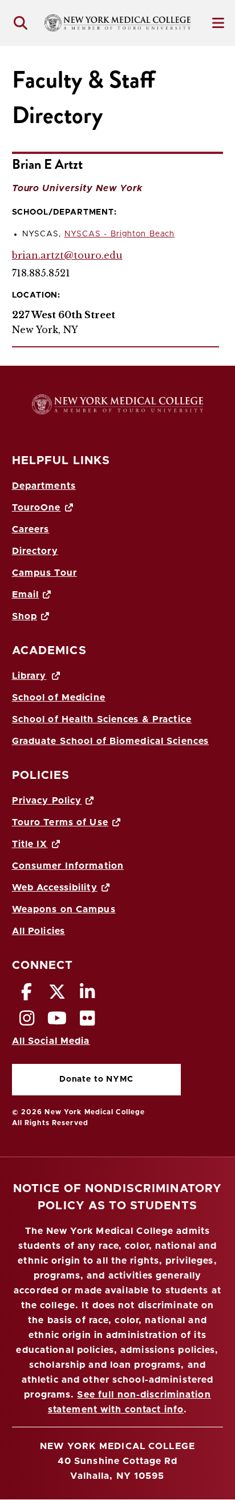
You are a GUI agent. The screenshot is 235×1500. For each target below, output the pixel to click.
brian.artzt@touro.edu (67, 255)
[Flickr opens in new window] (88, 1021)
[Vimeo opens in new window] (57, 1021)
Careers (31, 529)
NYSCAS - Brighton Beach (119, 234)
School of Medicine (59, 697)
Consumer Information (68, 865)
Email (25, 594)
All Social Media (51, 1041)
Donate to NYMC (72, 1082)
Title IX (30, 844)
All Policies (38, 931)
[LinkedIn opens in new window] (88, 995)
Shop (24, 616)
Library (29, 675)
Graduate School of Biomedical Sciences (110, 741)
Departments (44, 485)
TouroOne (36, 507)
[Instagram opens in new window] (27, 1021)
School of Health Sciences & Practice (102, 719)
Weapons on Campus (64, 909)
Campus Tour (44, 572)
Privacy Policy (47, 800)
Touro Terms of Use (60, 822)
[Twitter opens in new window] (57, 995)
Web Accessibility (55, 887)
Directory (35, 551)
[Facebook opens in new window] (27, 995)
